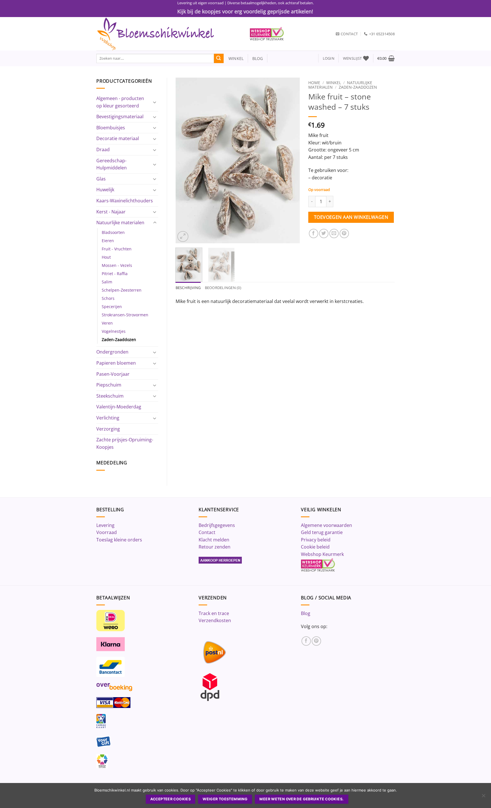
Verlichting (107, 418)
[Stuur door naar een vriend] (334, 233)
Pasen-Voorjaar (113, 374)
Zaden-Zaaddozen (119, 339)
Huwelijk (105, 189)
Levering (105, 525)
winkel (234, 58)
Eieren (108, 240)
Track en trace (214, 613)
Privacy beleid (315, 540)
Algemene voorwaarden (326, 525)
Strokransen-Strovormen (125, 314)
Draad (103, 149)
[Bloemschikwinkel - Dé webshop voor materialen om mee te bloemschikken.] (168, 34)
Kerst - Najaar (111, 212)
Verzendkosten (215, 620)
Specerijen (112, 306)
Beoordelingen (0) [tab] (223, 287)
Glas (101, 179)
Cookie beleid (315, 547)
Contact (207, 532)
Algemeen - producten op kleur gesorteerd (120, 102)
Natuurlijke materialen (120, 222)
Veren (107, 323)
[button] (328, 58)
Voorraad (106, 532)
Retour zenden (214, 547)
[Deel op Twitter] (323, 233)
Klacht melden (214, 540)
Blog (305, 613)
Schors (108, 298)
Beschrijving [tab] (188, 287)
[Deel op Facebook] (313, 233)
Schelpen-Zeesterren (122, 290)
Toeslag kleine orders (119, 540)
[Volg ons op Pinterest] (316, 641)
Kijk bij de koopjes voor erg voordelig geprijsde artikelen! (245, 11)
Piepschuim (108, 385)
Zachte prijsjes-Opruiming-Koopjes (124, 443)
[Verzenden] (219, 58)
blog (257, 58)
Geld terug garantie (322, 532)
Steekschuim (110, 396)
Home (314, 82)
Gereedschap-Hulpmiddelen (111, 164)
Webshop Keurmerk (322, 554)
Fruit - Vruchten (117, 249)
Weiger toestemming (225, 799)
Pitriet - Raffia (115, 273)
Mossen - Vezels (117, 265)
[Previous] (185, 160)
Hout (106, 257)
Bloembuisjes (110, 127)
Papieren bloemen (116, 363)
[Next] (290, 160)
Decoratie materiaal (117, 138)
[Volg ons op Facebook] (306, 641)
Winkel (333, 82)
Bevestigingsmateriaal (119, 116)
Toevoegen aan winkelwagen (351, 217)
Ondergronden (112, 352)
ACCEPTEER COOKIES (170, 799)
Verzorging (108, 429)
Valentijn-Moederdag (118, 407)
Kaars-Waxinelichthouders (124, 201)
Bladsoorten (113, 232)
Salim (107, 281)
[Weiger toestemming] (483, 797)
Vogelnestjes (114, 331)
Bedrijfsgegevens (217, 525)
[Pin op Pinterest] (344, 233)
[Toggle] (154, 102)
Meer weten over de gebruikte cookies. (301, 799)
